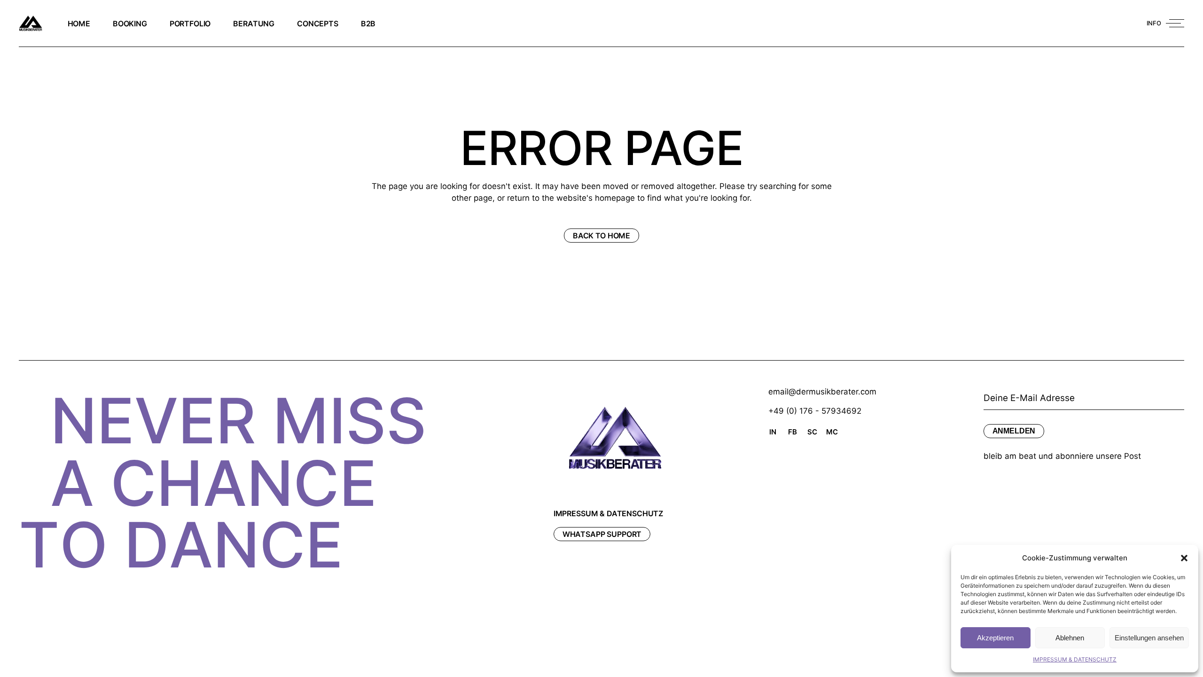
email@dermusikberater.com (822, 391)
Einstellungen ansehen (1149, 638)
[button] (1184, 558)
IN (772, 431)
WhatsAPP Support (601, 534)
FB (792, 431)
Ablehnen (1069, 638)
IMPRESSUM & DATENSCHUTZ (1075, 659)
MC (832, 431)
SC (812, 431)
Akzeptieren (995, 638)
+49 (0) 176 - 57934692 (814, 411)
